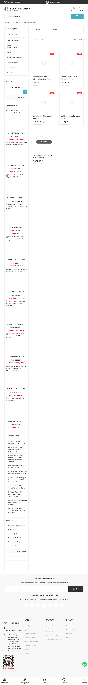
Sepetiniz (69, 638)
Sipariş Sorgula (30, 645)
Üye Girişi (28, 630)
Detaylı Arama (21, 97)
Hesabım (69, 626)
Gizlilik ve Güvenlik (52, 632)
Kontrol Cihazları (13, 63)
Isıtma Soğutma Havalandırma (12, 46)
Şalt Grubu (10, 52)
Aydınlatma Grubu (13, 35)
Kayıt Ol (76, 589)
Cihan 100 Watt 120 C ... (16, 421)
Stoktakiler (40, 39)
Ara (25, 92)
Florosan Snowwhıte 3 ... (16, 198)
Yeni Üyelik (28, 626)
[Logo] (17, 9)
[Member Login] (72, 9)
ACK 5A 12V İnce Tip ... (16, 133)
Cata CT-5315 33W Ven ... (16, 324)
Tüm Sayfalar (21, 551)
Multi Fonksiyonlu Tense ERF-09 (70, 117)
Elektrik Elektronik (13, 40)
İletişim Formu (30, 638)
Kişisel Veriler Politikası (53, 640)
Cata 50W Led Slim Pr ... (16, 292)
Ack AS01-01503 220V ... (17, 165)
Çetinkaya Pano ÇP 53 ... (16, 389)
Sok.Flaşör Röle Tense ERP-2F (42, 117)
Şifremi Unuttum (30, 634)
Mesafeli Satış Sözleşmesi (50, 627)
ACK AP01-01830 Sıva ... (17, 357)
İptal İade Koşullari (52, 636)
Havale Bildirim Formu (32, 641)
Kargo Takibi (29, 649)
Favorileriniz (70, 634)
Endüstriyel (11, 68)
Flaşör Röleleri (32, 22)
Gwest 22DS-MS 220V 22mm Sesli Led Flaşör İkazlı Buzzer (42, 78)
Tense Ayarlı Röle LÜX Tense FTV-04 (69, 78)
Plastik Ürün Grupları (14, 58)
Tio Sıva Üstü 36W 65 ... (16, 227)
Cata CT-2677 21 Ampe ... (16, 260)
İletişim (27, 653)
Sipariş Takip (70, 630)
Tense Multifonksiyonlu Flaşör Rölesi (42, 156)
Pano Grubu (11, 73)
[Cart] (81, 9)
